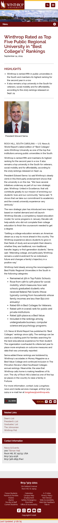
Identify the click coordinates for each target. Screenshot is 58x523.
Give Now (29, 502)
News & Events (11, 448)
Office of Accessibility (29, 505)
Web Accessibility (47, 500)
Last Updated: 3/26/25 (11, 521)
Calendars (29, 493)
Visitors (11, 498)
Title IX (47, 505)
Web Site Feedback (47, 502)
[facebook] (46, 401)
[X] (50, 401)
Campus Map (29, 496)
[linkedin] (54, 401)
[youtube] (34, 510)
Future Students (11, 493)
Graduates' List (11, 424)
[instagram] (24, 510)
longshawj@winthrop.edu (37, 392)
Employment (29, 498)
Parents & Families (11, 496)
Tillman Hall (14, 450)
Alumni (11, 500)
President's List (11, 421)
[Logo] (12, 5)
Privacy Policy (46, 496)
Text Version (47, 498)
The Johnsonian (11, 427)
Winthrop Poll (10, 430)
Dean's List (9, 418)
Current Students (11, 505)
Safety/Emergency (28, 500)
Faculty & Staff (11, 502)
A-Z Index (47, 493)
